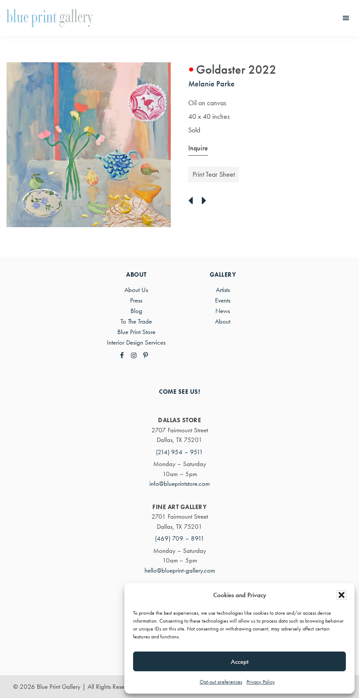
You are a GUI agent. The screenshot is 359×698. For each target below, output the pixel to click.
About (222, 321)
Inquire (198, 148)
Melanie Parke (211, 83)
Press (136, 300)
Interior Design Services (136, 342)
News (222, 310)
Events (222, 300)
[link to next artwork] (206, 201)
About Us (136, 289)
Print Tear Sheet (214, 174)
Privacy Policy (260, 681)
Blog (136, 310)
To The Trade (136, 321)
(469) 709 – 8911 (179, 538)
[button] (341, 595)
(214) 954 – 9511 (179, 452)
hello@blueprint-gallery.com (179, 570)
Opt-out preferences (221, 681)
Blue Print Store (136, 332)
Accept (240, 661)
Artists (223, 289)
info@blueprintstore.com (179, 483)
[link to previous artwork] (192, 201)
